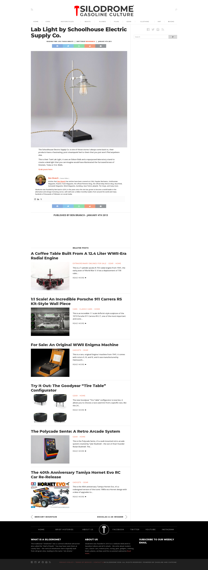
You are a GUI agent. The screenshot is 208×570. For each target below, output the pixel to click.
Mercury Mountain (46, 517)
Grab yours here (45, 169)
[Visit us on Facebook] (148, 29)
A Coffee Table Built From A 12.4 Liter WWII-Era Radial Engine (78, 255)
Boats (88, 21)
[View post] (50, 276)
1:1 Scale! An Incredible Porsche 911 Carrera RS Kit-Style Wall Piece (76, 301)
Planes (102, 21)
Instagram (168, 529)
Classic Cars (86, 309)
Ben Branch (90, 41)
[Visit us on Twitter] (39, 562)
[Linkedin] (38, 199)
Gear (129, 21)
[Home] (104, 11)
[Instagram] (35, 199)
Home (35, 21)
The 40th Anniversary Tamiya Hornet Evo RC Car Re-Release (75, 474)
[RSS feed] (32, 9)
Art (159, 21)
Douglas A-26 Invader (110, 517)
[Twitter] (41, 199)
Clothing (144, 21)
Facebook (118, 529)
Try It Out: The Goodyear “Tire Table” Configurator (68, 388)
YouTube (151, 529)
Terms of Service (84, 562)
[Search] (176, 9)
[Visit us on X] (153, 29)
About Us (87, 529)
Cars (48, 21)
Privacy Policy (66, 562)
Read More (79, 278)
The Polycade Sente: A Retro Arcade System (75, 431)
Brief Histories (64, 529)
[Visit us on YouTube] (35, 562)
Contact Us (99, 562)
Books (171, 21)
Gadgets (77, 350)
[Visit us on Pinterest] (43, 562)
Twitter (134, 529)
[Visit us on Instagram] (157, 29)
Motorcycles (67, 21)
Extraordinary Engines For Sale (89, 263)
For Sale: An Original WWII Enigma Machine (74, 344)
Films (116, 21)
